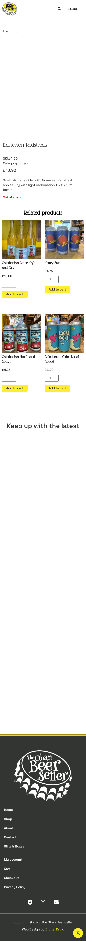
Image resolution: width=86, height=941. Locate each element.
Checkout (11, 878)
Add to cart (14, 294)
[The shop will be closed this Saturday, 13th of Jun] (43, 649)
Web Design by (43, 929)
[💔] (43, 458)
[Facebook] (30, 902)
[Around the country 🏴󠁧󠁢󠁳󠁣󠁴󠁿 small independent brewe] (43, 697)
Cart (7, 869)
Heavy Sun (52, 263)
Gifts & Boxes (14, 846)
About (8, 828)
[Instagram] (43, 902)
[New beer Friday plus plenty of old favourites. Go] (43, 506)
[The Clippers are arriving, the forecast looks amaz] (43, 553)
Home (8, 810)
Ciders (23, 163)
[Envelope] (56, 902)
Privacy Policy (15, 887)
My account (13, 859)
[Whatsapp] (78, 933)
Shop (8, 819)
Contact (10, 837)
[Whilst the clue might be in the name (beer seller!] (43, 601)
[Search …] (59, 9)
